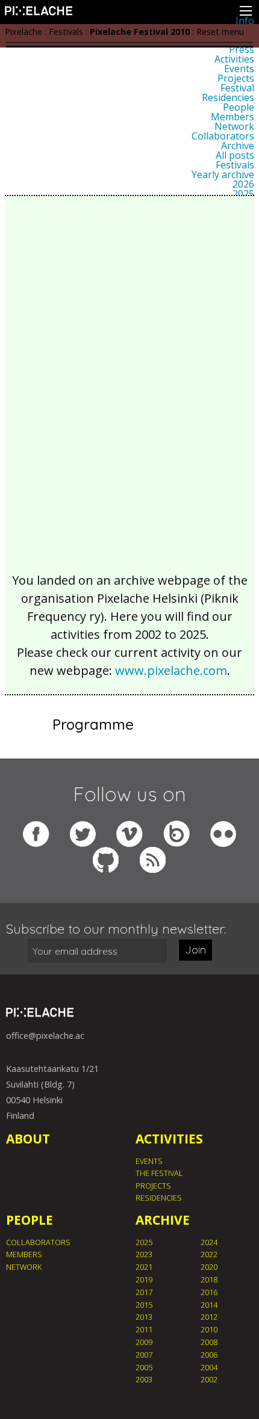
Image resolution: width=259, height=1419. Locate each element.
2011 (144, 1329)
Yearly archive (223, 174)
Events (239, 68)
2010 (209, 1329)
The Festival (159, 1173)
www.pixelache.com (171, 670)
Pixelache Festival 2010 (140, 31)
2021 (144, 1266)
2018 (209, 1279)
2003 (144, 1379)
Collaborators (223, 136)
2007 (144, 1354)
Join (195, 949)
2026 (243, 184)
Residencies (228, 97)
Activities (234, 59)
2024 (209, 1242)
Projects (235, 78)
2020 (209, 1266)
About (28, 1138)
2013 (144, 1316)
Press (241, 49)
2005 (144, 1367)
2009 (144, 1342)
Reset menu (220, 31)
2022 (209, 1254)
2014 (209, 1304)
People (238, 107)
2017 (144, 1292)
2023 (144, 1254)
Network (234, 126)
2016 (209, 1292)
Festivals (235, 165)
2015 (144, 1304)
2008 (209, 1342)
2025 (243, 194)
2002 (209, 1379)
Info (245, 20)
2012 (209, 1316)
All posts (235, 155)
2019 (144, 1279)
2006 (209, 1354)
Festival (237, 88)
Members (232, 117)
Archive (237, 145)
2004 (209, 1367)
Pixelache (23, 31)
